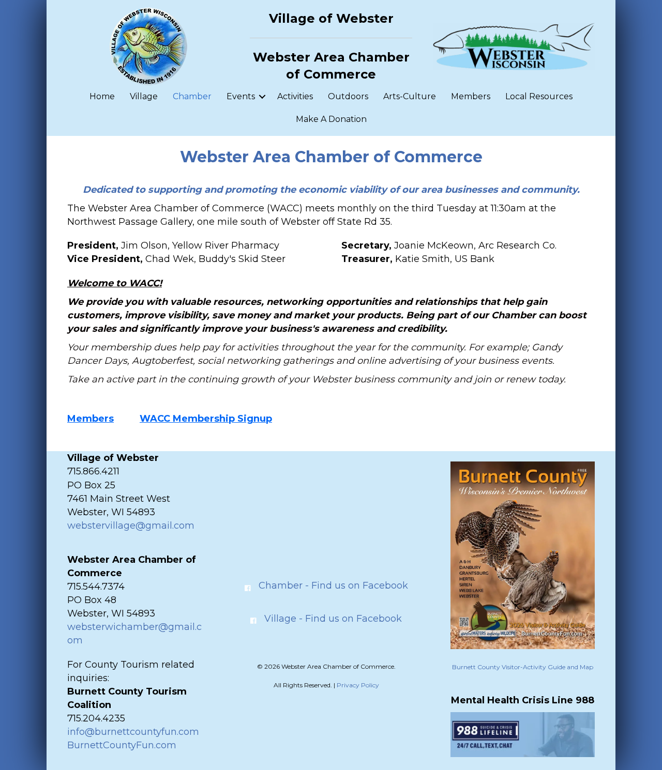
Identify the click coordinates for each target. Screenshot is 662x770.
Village (144, 96)
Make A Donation (331, 119)
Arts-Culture (409, 96)
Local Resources (539, 96)
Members (470, 96)
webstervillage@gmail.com (130, 525)
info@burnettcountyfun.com (133, 731)
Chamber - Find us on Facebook (333, 585)
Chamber (192, 96)
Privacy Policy (358, 685)
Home (102, 96)
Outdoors (348, 96)
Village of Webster (331, 18)
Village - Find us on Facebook (333, 618)
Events (241, 96)
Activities (295, 96)
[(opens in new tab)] (522, 554)
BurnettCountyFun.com (121, 745)
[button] (262, 96)
